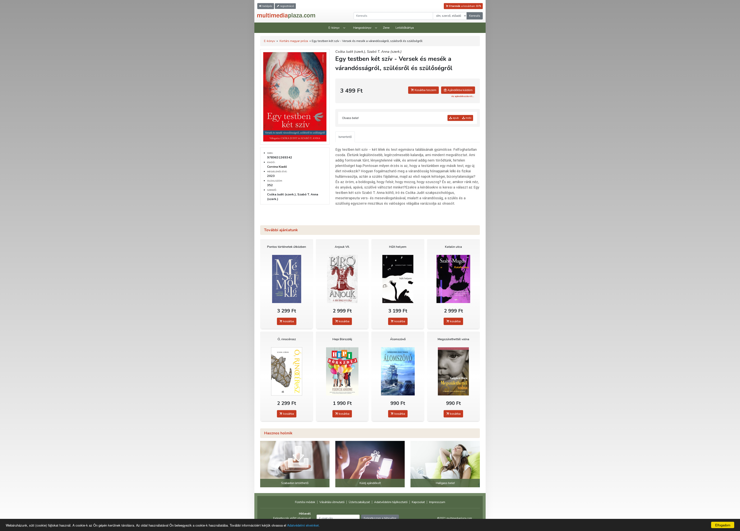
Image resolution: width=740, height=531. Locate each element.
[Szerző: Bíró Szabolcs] (342, 279)
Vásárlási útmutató (332, 502)
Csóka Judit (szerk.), (351, 51)
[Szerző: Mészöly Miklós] (286, 279)
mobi (468, 118)
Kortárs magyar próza (293, 41)
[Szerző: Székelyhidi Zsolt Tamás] (397, 371)
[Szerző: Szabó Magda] (453, 279)
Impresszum (437, 502)
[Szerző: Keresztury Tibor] (397, 279)
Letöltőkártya (404, 28)
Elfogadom (722, 525)
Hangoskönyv (362, 28)
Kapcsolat (418, 502)
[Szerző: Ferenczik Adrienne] (342, 371)
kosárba (288, 321)
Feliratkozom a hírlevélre (380, 518)
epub (455, 118)
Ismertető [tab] (345, 137)
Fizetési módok (305, 502)
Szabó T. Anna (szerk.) (384, 51)
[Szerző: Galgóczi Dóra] (453, 371)
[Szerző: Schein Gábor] (286, 371)
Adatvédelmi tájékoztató (391, 502)
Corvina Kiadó (277, 167)
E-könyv (334, 28)
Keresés (474, 16)
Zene (386, 28)
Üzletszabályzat (359, 502)
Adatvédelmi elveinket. (303, 525)
